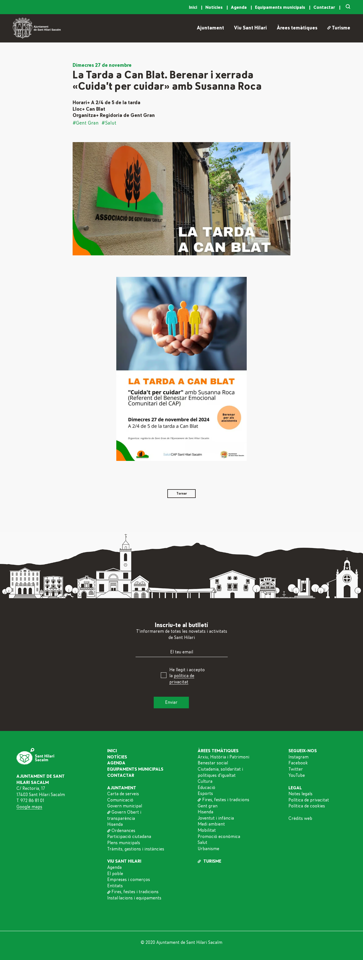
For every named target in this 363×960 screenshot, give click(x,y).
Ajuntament (210, 28)
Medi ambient (211, 824)
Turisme (341, 28)
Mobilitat (207, 830)
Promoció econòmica (219, 836)
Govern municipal (124, 806)
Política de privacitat (308, 800)
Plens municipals (123, 843)
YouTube (296, 775)
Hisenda (115, 824)
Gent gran (208, 806)
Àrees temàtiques (297, 28)
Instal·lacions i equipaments (134, 898)
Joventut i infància (216, 818)
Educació (206, 787)
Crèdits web (300, 818)
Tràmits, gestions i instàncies (135, 849)
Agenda (239, 7)
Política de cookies (306, 806)
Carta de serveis (123, 794)
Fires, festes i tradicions (135, 892)
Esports (205, 793)
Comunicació (120, 800)
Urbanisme (208, 848)
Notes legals (300, 794)
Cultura (205, 781)
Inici (193, 7)
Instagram (298, 757)
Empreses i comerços (128, 879)
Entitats (115, 886)
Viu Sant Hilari (250, 28)
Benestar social (213, 763)
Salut (202, 842)
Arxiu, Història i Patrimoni (223, 757)
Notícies (214, 7)
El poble (115, 873)
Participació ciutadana (129, 836)
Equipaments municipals (280, 7)
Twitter (295, 769)
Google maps (29, 807)
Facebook (298, 763)
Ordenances (123, 830)
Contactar (324, 7)
